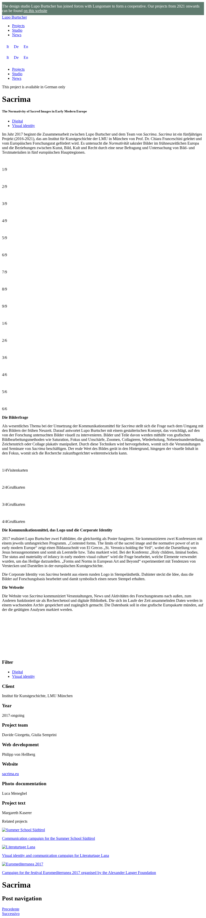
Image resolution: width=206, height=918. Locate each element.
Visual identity (23, 125)
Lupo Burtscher (14, 17)
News (16, 35)
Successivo (11, 913)
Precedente (10, 909)
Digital (17, 121)
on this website (35, 11)
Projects (18, 26)
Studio (17, 30)
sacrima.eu (10, 774)
